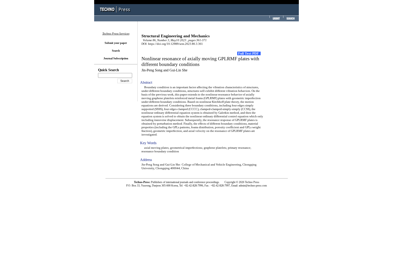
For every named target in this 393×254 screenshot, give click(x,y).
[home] (115, 13)
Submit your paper (116, 43)
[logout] (276, 20)
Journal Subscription (115, 58)
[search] (290, 20)
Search (116, 50)
